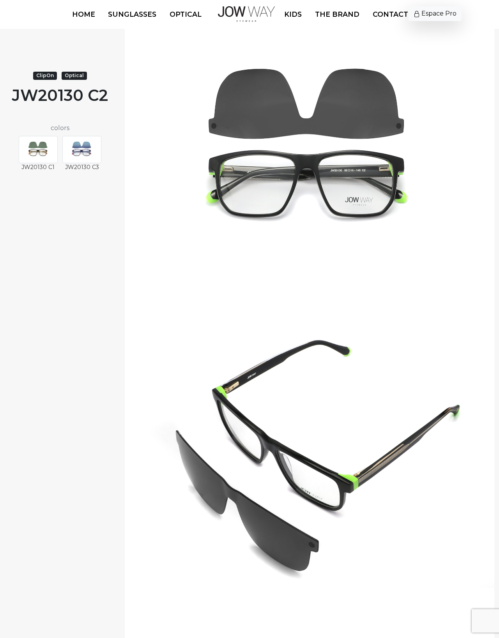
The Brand (337, 14)
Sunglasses (132, 14)
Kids (293, 14)
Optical (186, 14)
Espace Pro (438, 13)
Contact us (396, 14)
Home (83, 14)
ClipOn (45, 75)
